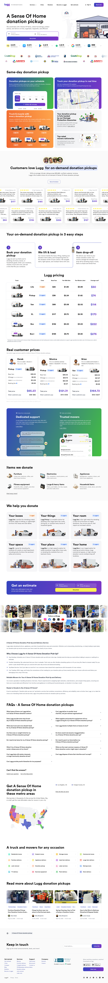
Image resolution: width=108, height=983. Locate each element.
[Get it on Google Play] (96, 964)
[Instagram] (45, 619)
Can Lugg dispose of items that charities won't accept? (73, 754)
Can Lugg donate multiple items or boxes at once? (72, 726)
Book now (99, 5)
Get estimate (74, 5)
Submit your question (13, 774)
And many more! (12, 493)
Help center (32, 961)
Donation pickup (21, 969)
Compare (6, 965)
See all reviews (54, 182)
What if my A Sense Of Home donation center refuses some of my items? (19, 748)
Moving (19, 961)
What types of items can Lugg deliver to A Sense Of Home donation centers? (19, 712)
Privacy (12, 977)
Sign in (89, 5)
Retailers (50, 5)
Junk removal (20, 971)
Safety (30, 967)
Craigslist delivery (21, 965)
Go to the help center (27, 774)
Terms (16, 977)
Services (32, 5)
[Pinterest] (93, 977)
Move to (38, 33)
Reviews (44, 961)
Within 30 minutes (31, 104)
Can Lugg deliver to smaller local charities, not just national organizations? (69, 712)
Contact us (32, 965)
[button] (24, 196)
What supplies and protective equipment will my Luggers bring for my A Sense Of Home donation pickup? (74, 719)
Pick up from (13, 33)
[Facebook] (49, 619)
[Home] (7, 933)
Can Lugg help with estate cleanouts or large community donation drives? (18, 755)
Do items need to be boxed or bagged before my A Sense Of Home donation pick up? (70, 734)
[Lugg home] (7, 5)
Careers (44, 963)
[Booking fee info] (16, 383)
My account (32, 963)
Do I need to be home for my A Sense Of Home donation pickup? (27, 740)
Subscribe (97, 946)
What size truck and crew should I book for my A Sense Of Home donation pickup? (20, 727)
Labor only (19, 973)
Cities (42, 5)
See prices (33, 38)
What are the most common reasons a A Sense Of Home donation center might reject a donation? (71, 748)
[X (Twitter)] (58, 619)
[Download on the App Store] (87, 964)
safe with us (71, 126)
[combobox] (19, 34)
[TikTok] (54, 619)
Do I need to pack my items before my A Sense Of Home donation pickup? (68, 741)
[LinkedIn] (99, 977)
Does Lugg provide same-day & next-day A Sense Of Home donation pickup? (19, 719)
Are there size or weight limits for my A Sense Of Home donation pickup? (19, 734)
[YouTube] (63, 619)
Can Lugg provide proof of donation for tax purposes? (24, 761)
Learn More (19, 426)
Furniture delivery (21, 963)
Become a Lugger (8, 971)
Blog (5, 967)
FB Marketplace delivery (23, 967)
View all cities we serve (62, 791)
